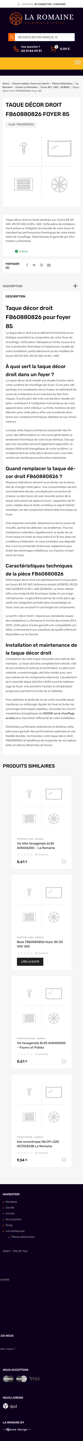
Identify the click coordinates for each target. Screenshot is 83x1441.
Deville (10, 1207)
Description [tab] (13, 286)
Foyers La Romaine (26, 87)
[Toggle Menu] (78, 63)
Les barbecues (15, 1231)
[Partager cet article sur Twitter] (33, 265)
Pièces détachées (62, 83)
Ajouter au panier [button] (63, 861)
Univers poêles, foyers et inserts (30, 83)
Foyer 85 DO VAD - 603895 (31, 1038)
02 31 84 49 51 (31, 51)
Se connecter (43, 4)
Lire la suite (30, 961)
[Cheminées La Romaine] (41, 24)
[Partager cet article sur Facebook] (26, 265)
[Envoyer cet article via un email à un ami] (48, 265)
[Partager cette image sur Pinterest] (41, 265)
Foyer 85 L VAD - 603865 (54, 87)
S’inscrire (59, 4)
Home (5, 83)
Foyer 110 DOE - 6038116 (30, 1137)
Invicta (10, 1213)
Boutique (11, 1201)
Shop (9, 1225)
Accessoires (13, 1219)
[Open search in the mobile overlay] (41, 37)
